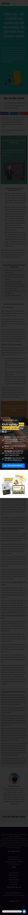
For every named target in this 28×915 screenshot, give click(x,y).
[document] (14, 457)
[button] (26, 418)
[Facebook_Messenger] (24, 911)
